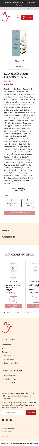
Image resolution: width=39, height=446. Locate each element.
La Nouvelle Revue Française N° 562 (13, 286)
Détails (5, 230)
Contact (5, 352)
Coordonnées (5, 434)
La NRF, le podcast (9, 379)
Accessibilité (8, 236)
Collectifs (7, 81)
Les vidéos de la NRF (9, 383)
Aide (3, 348)
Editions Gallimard (8, 375)
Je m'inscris (31, 413)
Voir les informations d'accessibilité (19, 189)
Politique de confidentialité (8, 428)
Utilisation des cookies (10, 363)
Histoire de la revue (9, 356)
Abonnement (6, 344)
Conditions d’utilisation (7, 431)
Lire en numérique (8, 359)
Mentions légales (5, 436)
